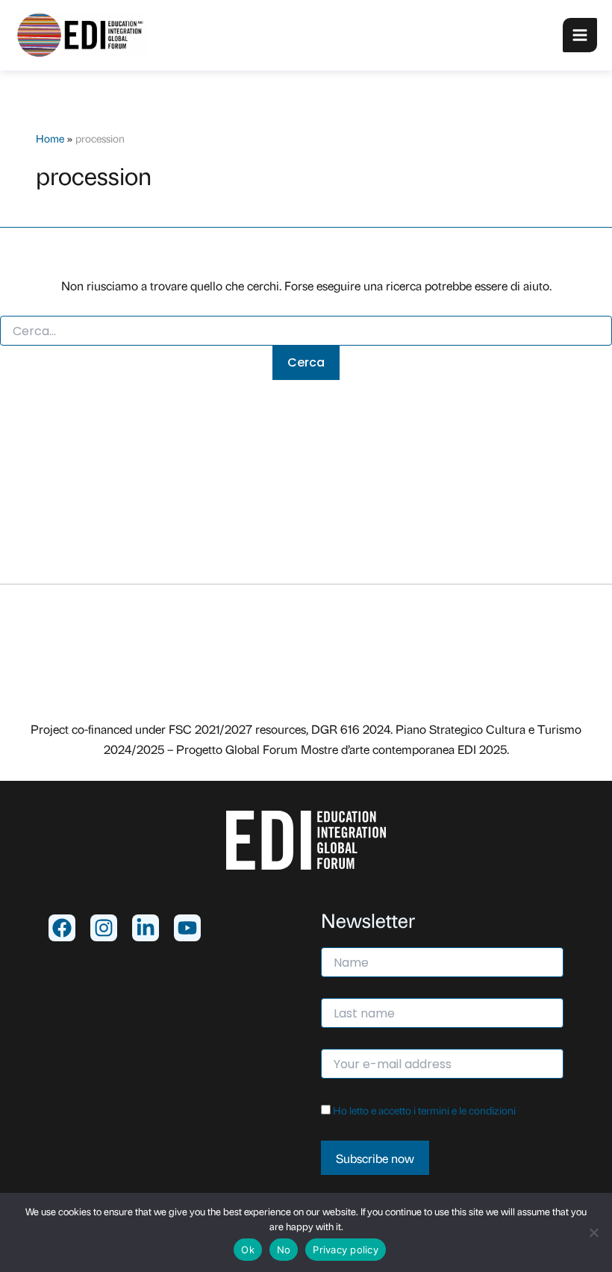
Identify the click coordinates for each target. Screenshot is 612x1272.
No (284, 1250)
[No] (593, 1232)
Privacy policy (345, 1250)
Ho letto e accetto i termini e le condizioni (424, 1110)
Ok (248, 1250)
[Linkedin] (145, 927)
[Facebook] (62, 927)
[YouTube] (187, 927)
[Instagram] (103, 927)
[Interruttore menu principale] (580, 35)
